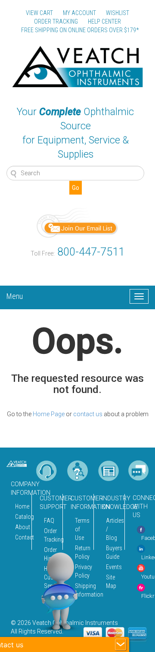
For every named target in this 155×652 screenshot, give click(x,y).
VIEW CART (39, 12)
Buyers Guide (113, 552)
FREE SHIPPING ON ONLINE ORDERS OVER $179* (80, 30)
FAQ (49, 520)
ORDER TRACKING (56, 21)
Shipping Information (82, 590)
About (21, 527)
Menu (14, 295)
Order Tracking (51, 535)
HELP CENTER (104, 21)
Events (113, 567)
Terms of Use (82, 529)
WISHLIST (117, 12)
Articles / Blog (113, 529)
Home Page (49, 414)
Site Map (111, 581)
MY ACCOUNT (79, 12)
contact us (87, 414)
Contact (21, 537)
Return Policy (82, 552)
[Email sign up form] (77, 222)
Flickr (148, 596)
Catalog (21, 516)
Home (21, 506)
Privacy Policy (82, 571)
